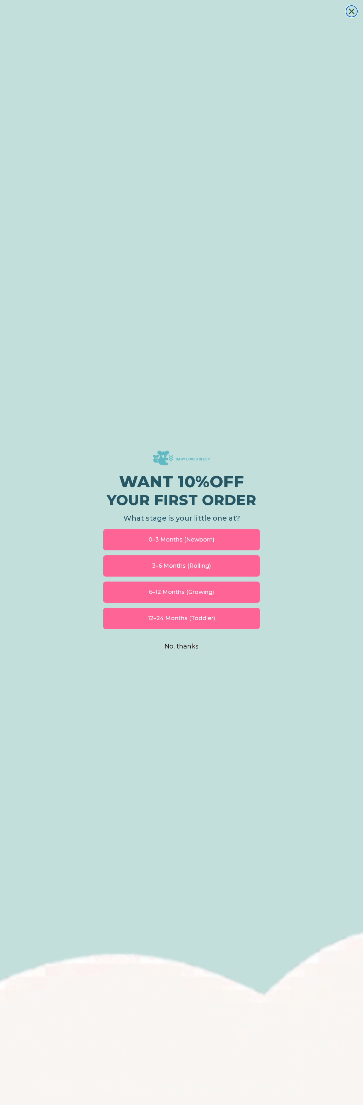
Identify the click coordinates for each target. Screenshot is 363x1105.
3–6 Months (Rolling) (181, 565)
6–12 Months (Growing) (181, 592)
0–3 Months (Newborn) (181, 539)
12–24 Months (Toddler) (181, 618)
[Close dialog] (351, 11)
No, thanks (181, 646)
